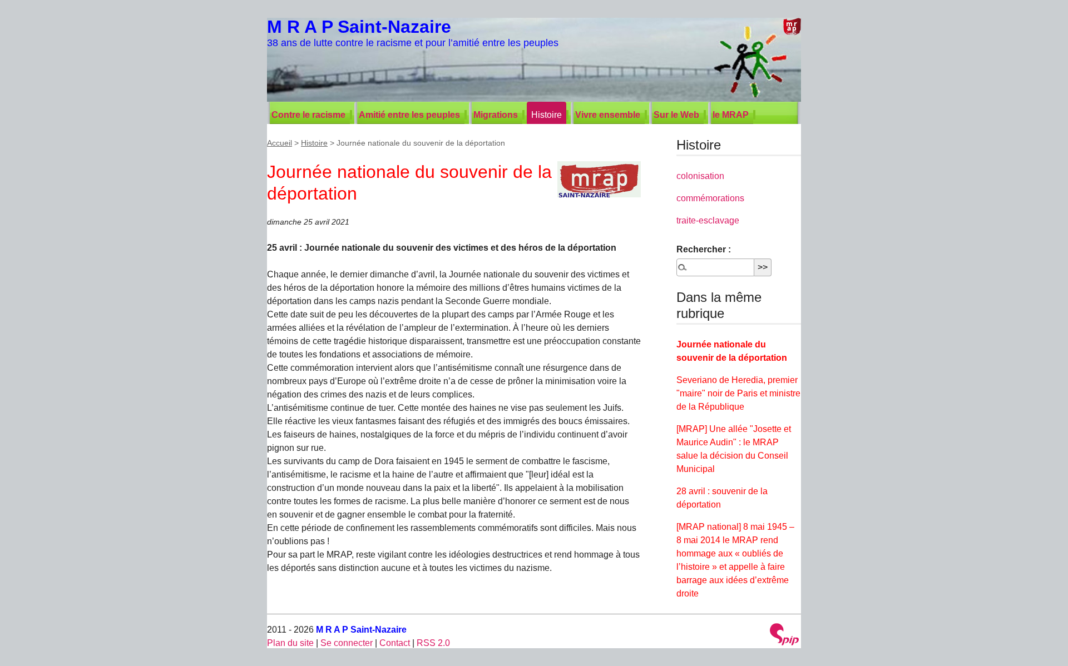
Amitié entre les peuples (409, 115)
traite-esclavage (707, 220)
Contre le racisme (308, 115)
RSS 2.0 (433, 643)
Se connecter (346, 643)
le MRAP (731, 115)
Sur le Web (676, 115)
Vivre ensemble (607, 115)
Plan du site (290, 643)
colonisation (700, 176)
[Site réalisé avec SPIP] (784, 635)
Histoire (546, 115)
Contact (394, 643)
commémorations (710, 198)
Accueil (279, 142)
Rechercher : (703, 249)
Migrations (495, 115)
